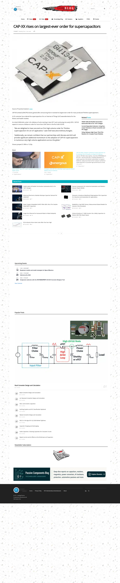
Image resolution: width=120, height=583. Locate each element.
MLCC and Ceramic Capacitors (27, 403)
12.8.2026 (75, 217)
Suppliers (80, 19)
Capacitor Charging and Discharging (29, 426)
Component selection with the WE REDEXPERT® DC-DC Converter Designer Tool (42, 280)
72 (80, 217)
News (32, 19)
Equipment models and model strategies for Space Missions (36, 270)
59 (80, 199)
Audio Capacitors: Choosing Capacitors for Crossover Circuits (35, 431)
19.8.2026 (75, 199)
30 (80, 208)
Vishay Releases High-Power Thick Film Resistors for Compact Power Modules (92, 133)
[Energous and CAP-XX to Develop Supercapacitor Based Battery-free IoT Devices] (59, 160)
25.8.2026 (26, 190)
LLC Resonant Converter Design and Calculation (32, 398)
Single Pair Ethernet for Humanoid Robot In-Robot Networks (39, 213)
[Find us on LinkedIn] (85, 491)
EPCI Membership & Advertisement (52, 491)
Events (97, 19)
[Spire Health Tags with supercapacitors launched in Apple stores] (27, 160)
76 (31, 208)
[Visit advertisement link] (60, 474)
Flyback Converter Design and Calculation (30, 415)
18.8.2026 (75, 208)
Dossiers (69, 19)
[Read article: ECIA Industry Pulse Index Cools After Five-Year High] (17, 225)
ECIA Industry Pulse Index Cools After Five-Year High (37, 222)
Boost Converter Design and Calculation (30, 392)
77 (31, 199)
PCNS (88, 19)
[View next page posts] (96, 138)
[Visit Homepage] (60, 8)
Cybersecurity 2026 (25, 275)
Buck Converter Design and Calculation (27, 385)
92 (31, 224)
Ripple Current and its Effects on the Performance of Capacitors (36, 437)
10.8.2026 (26, 224)
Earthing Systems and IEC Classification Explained (33, 409)
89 (80, 190)
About (65, 491)
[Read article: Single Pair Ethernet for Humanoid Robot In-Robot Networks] (17, 216)
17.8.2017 (15, 31)
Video (44, 19)
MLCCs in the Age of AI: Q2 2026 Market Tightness (33, 420)
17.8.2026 (26, 215)
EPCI (16, 495)
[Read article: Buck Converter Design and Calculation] (61, 350)
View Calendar (18, 283)
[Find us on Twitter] (88, 491)
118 (32, 215)
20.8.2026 (75, 190)
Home (22, 19)
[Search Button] (105, 8)
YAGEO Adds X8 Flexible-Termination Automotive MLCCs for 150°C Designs (92, 122)
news (31, 109)
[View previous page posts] (93, 138)
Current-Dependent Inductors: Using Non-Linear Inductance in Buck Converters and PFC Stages (93, 127)
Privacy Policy (38, 491)
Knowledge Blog (58, 19)
